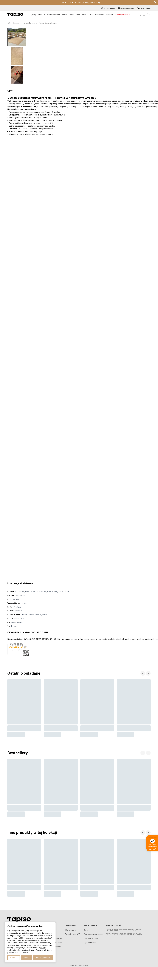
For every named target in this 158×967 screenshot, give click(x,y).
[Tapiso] (15, 14)
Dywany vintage (91, 938)
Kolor (78, 15)
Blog (86, 930)
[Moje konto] (144, 14)
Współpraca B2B (72, 934)
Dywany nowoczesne (93, 934)
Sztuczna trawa (53, 15)
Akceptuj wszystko (43, 958)
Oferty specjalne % (122, 15)
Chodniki (41, 15)
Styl (91, 15)
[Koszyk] (148, 14)
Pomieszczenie (68, 15)
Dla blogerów (71, 930)
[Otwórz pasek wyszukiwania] (139, 14)
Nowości (109, 15)
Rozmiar (85, 15)
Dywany (33, 15)
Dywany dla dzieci (91, 942)
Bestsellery (99, 15)
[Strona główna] (8, 23)
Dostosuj (13, 958)
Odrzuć (26, 958)
